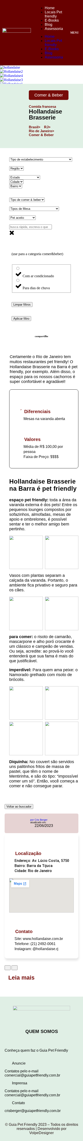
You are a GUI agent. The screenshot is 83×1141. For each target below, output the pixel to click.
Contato (18, 1103)
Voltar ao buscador (18, 806)
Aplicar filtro (21, 318)
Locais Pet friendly (53, 14)
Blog (48, 24)
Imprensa (19, 1083)
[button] (41, 1063)
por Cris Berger (38, 819)
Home (50, 8)
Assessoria (54, 29)
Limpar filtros (22, 304)
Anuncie (19, 1063)
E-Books (52, 20)
